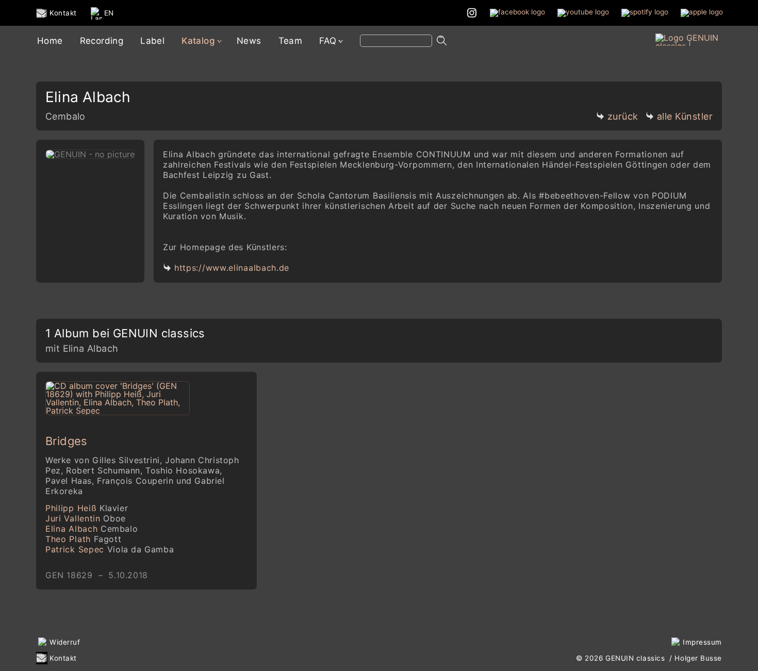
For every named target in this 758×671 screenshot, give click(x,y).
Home (50, 41)
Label (152, 41)
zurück (622, 116)
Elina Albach (91, 528)
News (249, 41)
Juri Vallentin (85, 518)
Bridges (66, 441)
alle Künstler (685, 116)
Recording (102, 41)
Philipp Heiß (86, 508)
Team (290, 41)
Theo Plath (83, 539)
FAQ (327, 41)
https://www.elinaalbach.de (231, 268)
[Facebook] (517, 12)
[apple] (702, 12)
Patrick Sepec (109, 549)
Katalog (198, 41)
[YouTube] (583, 12)
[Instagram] (472, 12)
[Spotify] (644, 12)
